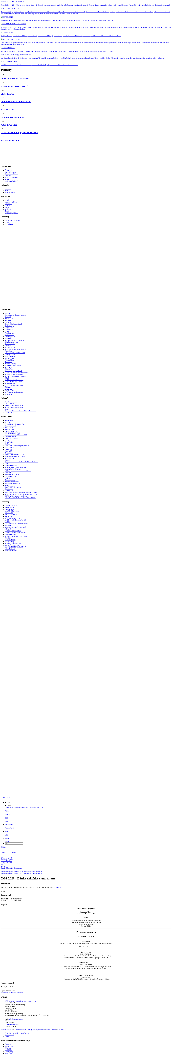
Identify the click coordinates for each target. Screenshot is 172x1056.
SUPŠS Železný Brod (12, 545)
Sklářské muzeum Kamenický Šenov (16, 372)
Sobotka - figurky (10, 540)
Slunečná (8, 179)
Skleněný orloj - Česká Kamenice (15, 376)
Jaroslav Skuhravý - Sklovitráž (14, 340)
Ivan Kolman (9, 420)
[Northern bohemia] (49, 1030)
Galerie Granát (9, 507)
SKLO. (7, 378)
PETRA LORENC (11, 476)
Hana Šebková (9, 404)
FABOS (7, 444)
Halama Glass (9, 509)
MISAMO (8, 529)
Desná (7, 200)
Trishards (8, 387)
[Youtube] (20, 992)
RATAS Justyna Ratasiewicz (14, 407)
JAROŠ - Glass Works (12, 511)
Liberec (7, 205)
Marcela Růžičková (11, 465)
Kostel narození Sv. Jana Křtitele (15, 456)
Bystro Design (9, 326)
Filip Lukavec (9, 333)
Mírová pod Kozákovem (12, 220)
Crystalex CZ (9, 329)
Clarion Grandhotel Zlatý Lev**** (16, 435)
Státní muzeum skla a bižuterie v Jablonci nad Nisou (21, 492)
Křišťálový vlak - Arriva (12, 518)
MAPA (58, 887)
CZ (2, 797)
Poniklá (7, 191)
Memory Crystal (10, 354)
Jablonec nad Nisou (11, 202)
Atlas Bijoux (9, 428)
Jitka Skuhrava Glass (11, 342)
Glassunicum (9, 449)
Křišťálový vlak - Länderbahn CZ (15, 349)
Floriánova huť (9, 335)
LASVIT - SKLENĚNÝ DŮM (15, 353)
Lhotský (7, 522)
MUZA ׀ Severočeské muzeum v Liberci (18, 471)
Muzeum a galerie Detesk (13, 531)
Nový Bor (8, 176)
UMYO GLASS (10, 549)
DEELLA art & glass (11, 438)
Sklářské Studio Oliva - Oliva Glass (16, 536)
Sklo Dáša (8, 538)
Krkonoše (25, 807)
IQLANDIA (9, 453)
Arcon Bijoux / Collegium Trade (15, 424)
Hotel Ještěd (8, 451)
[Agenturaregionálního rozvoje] (22, 1030)
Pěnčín (7, 207)
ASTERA (8, 317)
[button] (88, 804)
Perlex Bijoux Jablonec (12, 474)
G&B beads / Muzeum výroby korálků (17, 446)
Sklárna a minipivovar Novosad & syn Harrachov (20, 411)
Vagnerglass (8, 389)
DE (7, 797)
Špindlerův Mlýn (10, 192)
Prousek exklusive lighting (13, 365)
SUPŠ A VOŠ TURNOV (13, 543)
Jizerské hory (18, 807)
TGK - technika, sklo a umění (14, 385)
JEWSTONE (9, 513)
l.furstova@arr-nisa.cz (12, 1024)
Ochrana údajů (9, 1035)
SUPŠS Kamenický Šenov (13, 381)
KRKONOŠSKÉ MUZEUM (14, 405)
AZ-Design (8, 320)
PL (9, 797)
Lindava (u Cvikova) (11, 181)
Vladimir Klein (9, 390)
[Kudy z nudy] (38, 1030)
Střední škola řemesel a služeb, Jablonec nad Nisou (21, 494)
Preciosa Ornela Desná (12, 482)
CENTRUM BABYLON (13, 433)
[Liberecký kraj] (6, 1030)
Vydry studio (9, 394)
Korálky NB (9, 345)
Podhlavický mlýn (10, 534)
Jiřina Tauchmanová (11, 514)
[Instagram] (13, 992)
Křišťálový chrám (10, 347)
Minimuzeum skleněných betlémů (15, 527)
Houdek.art (8, 338)
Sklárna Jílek (9, 369)
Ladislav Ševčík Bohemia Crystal (15, 520)
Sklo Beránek (9, 489)
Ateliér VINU (9, 318)
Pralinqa (7, 478)
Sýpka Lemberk (10, 383)
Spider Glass (9, 491)
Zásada (7, 211)
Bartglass (8, 322)
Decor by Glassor (10, 437)
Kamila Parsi (9, 516)
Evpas (7, 331)
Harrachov (8, 189)
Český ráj (32, 807)
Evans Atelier (9, 442)
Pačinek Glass (9, 360)
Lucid (6, 464)
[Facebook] (5, 992)
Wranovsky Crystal (11, 550)
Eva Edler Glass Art (11, 402)
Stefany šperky (9, 541)
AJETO (7, 313)
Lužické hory (9, 807)
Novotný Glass (9, 358)
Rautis (7, 409)
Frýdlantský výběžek (11, 213)
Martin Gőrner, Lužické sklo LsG (15, 467)
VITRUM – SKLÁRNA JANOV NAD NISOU (20, 498)
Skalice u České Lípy (11, 177)
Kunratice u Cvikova (11, 174)
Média (7, 1037)
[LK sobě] (60, 1030)
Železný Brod (9, 224)
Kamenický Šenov (10, 172)
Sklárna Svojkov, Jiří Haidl (13, 371)
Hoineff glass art (10, 336)
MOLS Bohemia (10, 356)
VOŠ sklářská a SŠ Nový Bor (14, 392)
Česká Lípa (8, 170)
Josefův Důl (8, 204)
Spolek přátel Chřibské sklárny (14, 380)
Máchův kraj (39, 807)
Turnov (7, 222)
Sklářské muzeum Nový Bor (14, 374)
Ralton (7, 485)
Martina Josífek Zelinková (13, 469)
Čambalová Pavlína (11, 505)
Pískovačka (8, 362)
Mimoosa (8, 525)
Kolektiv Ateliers (10, 344)
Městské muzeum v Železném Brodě (16, 523)
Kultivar (7, 460)
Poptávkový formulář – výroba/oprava (17, 1033)
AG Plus (7, 422)
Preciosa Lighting (10, 363)
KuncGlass (8, 351)
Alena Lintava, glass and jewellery (15, 315)
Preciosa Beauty (10, 480)
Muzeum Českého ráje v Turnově (15, 532)
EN (4, 797)
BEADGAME (9, 429)
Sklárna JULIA (9, 413)
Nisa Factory (9, 473)
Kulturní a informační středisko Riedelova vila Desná (21, 462)
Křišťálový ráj (9, 458)
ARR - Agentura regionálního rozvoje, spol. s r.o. (20, 1001)
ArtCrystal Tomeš (10, 426)
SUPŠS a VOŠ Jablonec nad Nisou (16, 496)
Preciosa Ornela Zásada (12, 483)
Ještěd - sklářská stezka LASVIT (15, 455)
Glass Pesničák (9, 447)
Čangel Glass (9, 327)
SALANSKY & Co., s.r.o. (13, 487)
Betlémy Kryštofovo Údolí (13, 324)
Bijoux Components (11, 431)
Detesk (7, 440)
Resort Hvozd (9, 367)
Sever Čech (8, 1053)
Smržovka (8, 209)
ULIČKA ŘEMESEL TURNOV (15, 547)
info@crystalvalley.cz (15, 1019)
